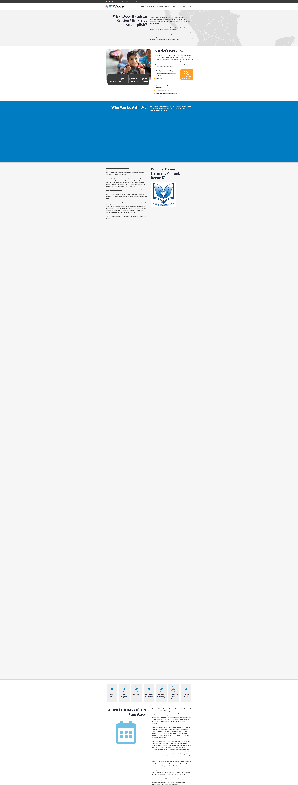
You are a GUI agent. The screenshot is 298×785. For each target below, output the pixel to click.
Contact (174, 6)
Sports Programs (124, 695)
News (167, 6)
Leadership (159, 6)
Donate (189, 6)
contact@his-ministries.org (114, 1)
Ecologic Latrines (112, 695)
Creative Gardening (161, 695)
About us (149, 6)
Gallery (182, 6)
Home (142, 6)
